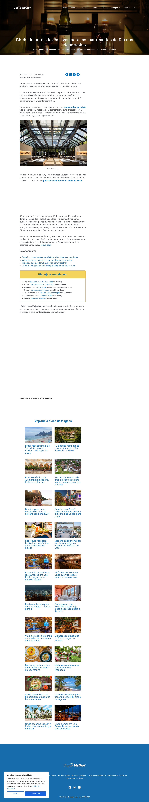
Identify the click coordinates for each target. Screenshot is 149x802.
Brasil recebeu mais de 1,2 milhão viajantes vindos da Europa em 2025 (37, 449)
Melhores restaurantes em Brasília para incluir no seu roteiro (37, 667)
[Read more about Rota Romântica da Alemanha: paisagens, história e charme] (38, 466)
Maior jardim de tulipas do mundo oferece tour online (46, 260)
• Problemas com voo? (96, 775)
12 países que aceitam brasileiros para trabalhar (44, 263)
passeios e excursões (38, 298)
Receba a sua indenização (50, 293)
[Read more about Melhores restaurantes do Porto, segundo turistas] (68, 624)
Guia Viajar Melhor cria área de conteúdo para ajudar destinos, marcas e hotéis (67, 481)
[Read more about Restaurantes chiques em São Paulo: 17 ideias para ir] (38, 593)
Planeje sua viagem (110, 8)
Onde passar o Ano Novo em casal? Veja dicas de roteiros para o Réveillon (67, 608)
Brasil (95, 8)
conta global (41, 287)
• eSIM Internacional (75, 778)
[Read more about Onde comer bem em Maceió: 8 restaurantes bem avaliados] (38, 683)
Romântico (48, 398)
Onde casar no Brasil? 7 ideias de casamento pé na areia (38, 726)
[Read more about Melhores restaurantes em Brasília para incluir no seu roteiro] (38, 654)
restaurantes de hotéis (75, 107)
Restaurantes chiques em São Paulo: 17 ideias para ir (38, 606)
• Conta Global (64, 775)
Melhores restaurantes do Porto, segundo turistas (67, 638)
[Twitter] (74, 787)
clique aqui (45, 245)
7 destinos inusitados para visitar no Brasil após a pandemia (49, 257)
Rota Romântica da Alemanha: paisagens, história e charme (37, 480)
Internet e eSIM (46, 296)
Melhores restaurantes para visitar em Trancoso (67, 667)
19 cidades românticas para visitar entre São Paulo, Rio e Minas (67, 448)
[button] (66, 74)
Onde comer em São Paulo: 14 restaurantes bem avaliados (67, 726)
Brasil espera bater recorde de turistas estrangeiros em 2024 (37, 511)
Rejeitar (15, 793)
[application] (88, 7)
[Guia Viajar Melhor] (22, 7)
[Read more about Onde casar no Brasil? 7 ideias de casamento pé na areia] (38, 713)
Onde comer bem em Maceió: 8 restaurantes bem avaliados (37, 697)
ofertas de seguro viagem (40, 290)
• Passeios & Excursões (117, 775)
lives (43, 398)
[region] (26, 785)
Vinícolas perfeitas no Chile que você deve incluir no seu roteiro (66, 575)
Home (65, 8)
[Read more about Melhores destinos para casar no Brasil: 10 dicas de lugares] (68, 683)
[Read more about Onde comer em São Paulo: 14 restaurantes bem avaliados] (68, 713)
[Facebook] (69, 787)
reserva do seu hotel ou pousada (41, 282)
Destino (84, 8)
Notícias (74, 8)
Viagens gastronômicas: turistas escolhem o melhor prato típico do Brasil (68, 544)
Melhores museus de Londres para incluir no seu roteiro (48, 266)
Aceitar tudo (35, 793)
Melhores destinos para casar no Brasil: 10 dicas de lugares (68, 697)
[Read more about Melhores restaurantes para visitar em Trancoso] (68, 654)
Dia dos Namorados (26, 398)
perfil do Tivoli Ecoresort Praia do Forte (62, 180)
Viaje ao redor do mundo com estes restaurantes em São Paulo (38, 638)
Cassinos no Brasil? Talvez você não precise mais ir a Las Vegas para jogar (68, 513)
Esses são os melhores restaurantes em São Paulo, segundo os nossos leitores (37, 576)
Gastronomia (37, 398)
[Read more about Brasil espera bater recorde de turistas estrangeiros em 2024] (38, 498)
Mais (126, 8)
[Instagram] (79, 787)
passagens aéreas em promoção (42, 284)
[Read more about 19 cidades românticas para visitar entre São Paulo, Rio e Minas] (68, 434)
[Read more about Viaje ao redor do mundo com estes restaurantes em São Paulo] (38, 624)
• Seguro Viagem (79, 775)
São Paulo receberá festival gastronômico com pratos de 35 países (37, 544)
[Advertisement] (53, 199)
